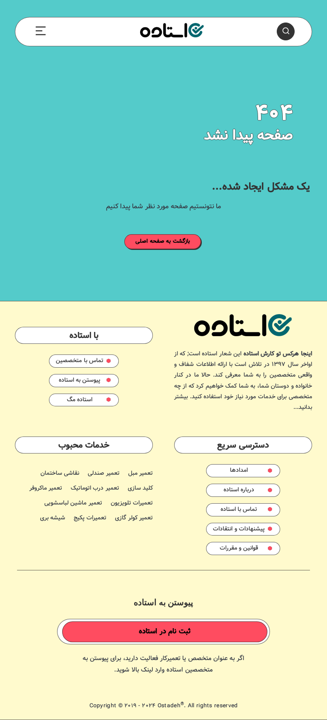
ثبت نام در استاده (165, 631)
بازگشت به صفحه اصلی (162, 241)
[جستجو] (286, 31)
